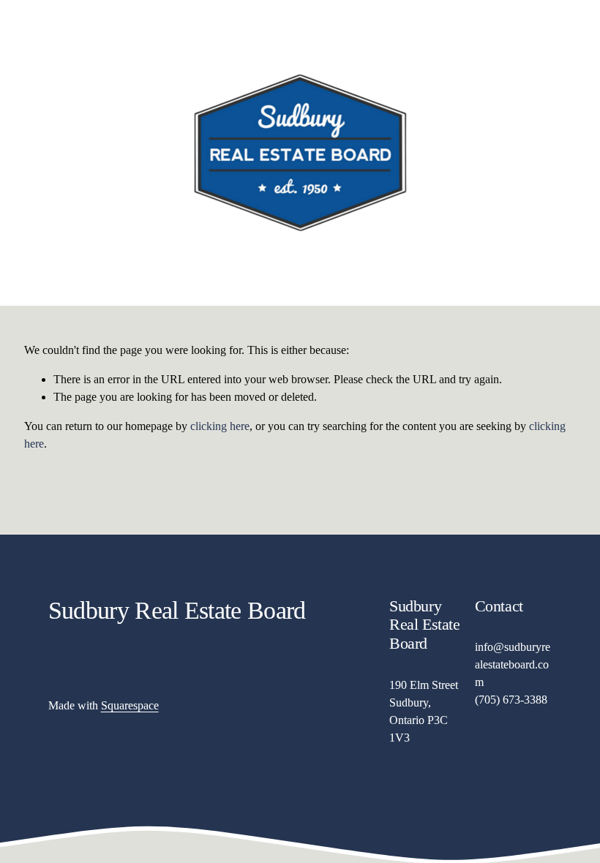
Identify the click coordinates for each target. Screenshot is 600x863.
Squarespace (130, 705)
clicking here (220, 426)
